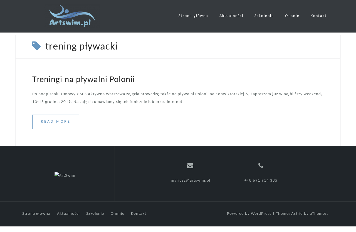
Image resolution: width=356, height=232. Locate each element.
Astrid (297, 214)
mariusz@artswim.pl (190, 181)
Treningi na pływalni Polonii (83, 80)
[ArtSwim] (65, 176)
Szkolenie (264, 16)
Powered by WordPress (249, 214)
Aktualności (231, 16)
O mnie (292, 16)
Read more (56, 122)
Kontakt (319, 16)
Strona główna (193, 16)
